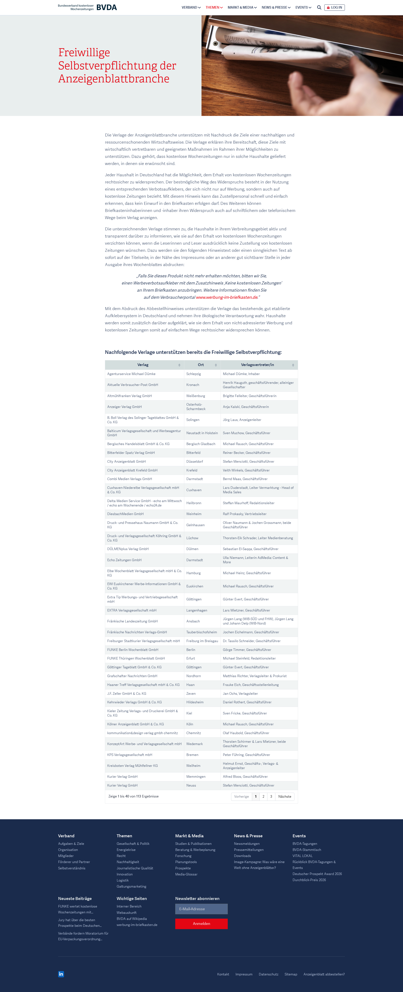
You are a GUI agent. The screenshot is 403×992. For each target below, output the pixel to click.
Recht (121, 856)
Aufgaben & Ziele (71, 843)
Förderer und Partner (74, 862)
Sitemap (291, 974)
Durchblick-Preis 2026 (309, 880)
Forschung (183, 856)
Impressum (244, 974)
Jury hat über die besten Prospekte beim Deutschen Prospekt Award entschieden (80, 923)
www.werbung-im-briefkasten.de (226, 297)
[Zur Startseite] (87, 7)
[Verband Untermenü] (199, 7)
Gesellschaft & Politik (133, 843)
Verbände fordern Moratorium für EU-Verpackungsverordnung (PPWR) (83, 936)
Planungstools (186, 862)
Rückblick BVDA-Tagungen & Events (314, 865)
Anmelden (201, 923)
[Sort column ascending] (179, 364)
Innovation (125, 874)
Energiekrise (126, 850)
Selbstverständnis (71, 868)
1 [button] (255, 796)
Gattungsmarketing (131, 886)
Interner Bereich (129, 906)
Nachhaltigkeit (128, 862)
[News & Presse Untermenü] (289, 7)
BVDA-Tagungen (305, 843)
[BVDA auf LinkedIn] (61, 974)
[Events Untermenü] (310, 7)
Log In (336, 7)
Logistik (123, 880)
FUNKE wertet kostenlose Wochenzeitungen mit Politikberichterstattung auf (79, 909)
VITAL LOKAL (303, 856)
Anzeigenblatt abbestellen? (324, 974)
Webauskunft (127, 912)
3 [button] (271, 796)
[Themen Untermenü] (221, 7)
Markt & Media (240, 7)
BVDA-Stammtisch (307, 850)
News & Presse (274, 7)
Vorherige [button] (241, 796)
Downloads (242, 856)
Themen (212, 7)
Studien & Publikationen (193, 843)
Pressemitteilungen (249, 850)
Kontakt (223, 974)
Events (302, 7)
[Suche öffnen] (319, 7)
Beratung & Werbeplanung (195, 850)
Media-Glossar (186, 874)
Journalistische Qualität (135, 868)
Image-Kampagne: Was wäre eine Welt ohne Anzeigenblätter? (259, 865)
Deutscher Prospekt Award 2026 (317, 874)
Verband (189, 7)
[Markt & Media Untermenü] (255, 7)
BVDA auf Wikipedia (132, 919)
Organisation (68, 850)
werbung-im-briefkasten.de (137, 925)
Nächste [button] (284, 796)
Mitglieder (66, 856)
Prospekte (183, 868)
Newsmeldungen (247, 843)
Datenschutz (268, 974)
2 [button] (263, 796)
